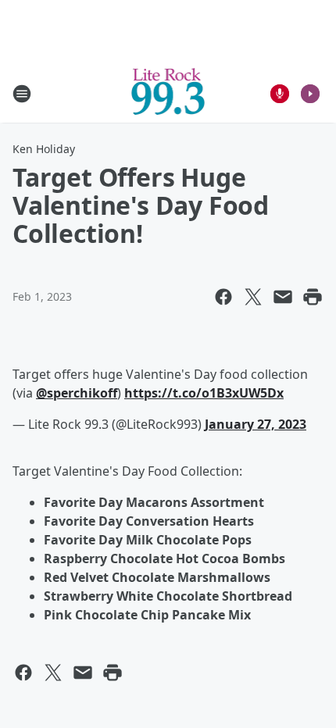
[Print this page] (312, 297)
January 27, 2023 (255, 424)
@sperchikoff (76, 392)
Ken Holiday (44, 148)
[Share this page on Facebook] (223, 297)
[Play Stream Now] (310, 93)
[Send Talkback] (279, 93)
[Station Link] (168, 93)
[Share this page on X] (253, 297)
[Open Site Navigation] (22, 93)
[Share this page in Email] (283, 297)
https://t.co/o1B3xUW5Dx (204, 392)
